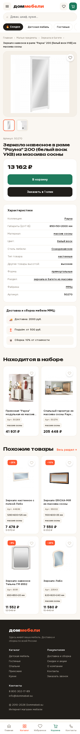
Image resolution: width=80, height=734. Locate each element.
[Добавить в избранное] (70, 57)
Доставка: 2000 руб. (26, 318)
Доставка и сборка (59, 656)
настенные (65, 256)
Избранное (40, 730)
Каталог (24, 730)
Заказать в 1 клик (40, 192)
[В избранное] (31, 373)
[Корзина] (73, 6)
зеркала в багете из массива (53, 279)
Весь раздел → (67, 449)
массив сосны (63, 233)
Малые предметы (27, 37)
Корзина (55, 730)
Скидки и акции (57, 661)
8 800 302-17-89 (19, 691)
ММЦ (69, 287)
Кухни (12, 676)
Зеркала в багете (51, 37)
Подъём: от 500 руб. (38, 328)
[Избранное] (64, 6)
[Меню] (7, 6)
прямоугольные (62, 271)
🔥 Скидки (13, 26)
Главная (8, 37)
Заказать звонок (57, 676)
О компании (55, 666)
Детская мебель (38, 27)
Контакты (71, 730)
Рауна (68, 218)
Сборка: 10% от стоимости (36, 339)
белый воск (64, 241)
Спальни (14, 666)
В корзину (40, 179)
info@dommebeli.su (21, 696)
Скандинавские (61, 249)
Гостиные (63, 27)
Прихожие (15, 671)
